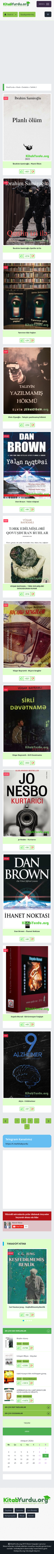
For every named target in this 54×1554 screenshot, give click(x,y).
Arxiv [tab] (27, 1431)
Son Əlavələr (32, 1510)
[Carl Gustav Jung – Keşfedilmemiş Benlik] (27, 1276)
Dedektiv (25, 87)
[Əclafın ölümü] (9, 1341)
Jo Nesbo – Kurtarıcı (27, 839)
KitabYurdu (10, 87)
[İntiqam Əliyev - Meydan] (9, 1359)
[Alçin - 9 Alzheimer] (27, 1064)
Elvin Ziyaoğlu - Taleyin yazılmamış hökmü (27, 417)
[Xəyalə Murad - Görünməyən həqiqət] (27, 979)
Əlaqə (22, 1516)
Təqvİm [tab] (27, 1423)
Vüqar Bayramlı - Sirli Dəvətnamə (27, 755)
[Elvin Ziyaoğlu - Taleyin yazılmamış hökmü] (27, 380)
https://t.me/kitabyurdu (17, 1143)
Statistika (19, 1510)
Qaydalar (8, 1510)
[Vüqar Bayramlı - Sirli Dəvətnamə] (27, 718)
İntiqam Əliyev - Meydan (27, 1356)
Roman (25, 1344)
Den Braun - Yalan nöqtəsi (27, 502)
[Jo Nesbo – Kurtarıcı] (27, 803)
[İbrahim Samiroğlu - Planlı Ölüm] (27, 127)
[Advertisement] (27, 48)
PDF (5, 98)
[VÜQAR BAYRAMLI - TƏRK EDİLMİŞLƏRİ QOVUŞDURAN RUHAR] (27, 549)
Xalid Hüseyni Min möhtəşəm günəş (31, 1373)
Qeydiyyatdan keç (27, 14)
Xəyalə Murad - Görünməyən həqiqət (27, 1016)
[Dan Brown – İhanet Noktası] (27, 891)
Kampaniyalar (10, 1516)
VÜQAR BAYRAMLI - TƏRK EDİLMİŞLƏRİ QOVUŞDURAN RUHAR (27, 587)
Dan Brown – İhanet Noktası (27, 931)
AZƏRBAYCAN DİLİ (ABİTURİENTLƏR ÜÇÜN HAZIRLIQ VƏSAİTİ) (31, 1391)
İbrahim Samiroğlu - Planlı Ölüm (27, 164)
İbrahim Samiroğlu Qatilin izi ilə (27, 248)
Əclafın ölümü (22, 1338)
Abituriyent (27, 1396)
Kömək (31, 1516)
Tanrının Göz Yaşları (27, 333)
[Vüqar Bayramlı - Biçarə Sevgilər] (27, 634)
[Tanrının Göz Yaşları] (27, 296)
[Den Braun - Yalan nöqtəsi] (27, 465)
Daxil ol (10, 14)
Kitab (18, 87)
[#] (17, 4)
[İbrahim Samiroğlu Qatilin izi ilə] (27, 212)
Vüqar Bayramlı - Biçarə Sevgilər (27, 671)
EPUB (6, 436)
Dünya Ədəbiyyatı (29, 1379)
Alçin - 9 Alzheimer (27, 1101)
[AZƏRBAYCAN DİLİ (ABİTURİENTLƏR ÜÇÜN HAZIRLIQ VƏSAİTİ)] (9, 1394)
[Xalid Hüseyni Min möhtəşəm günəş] (9, 1377)
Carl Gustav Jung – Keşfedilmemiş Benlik (27, 1307)
